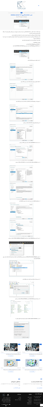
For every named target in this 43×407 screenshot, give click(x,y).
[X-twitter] (2, 404)
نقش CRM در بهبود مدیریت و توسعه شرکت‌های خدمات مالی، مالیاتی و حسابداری (37, 403)
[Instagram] (7, 404)
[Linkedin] (9, 404)
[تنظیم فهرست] (38, 5)
